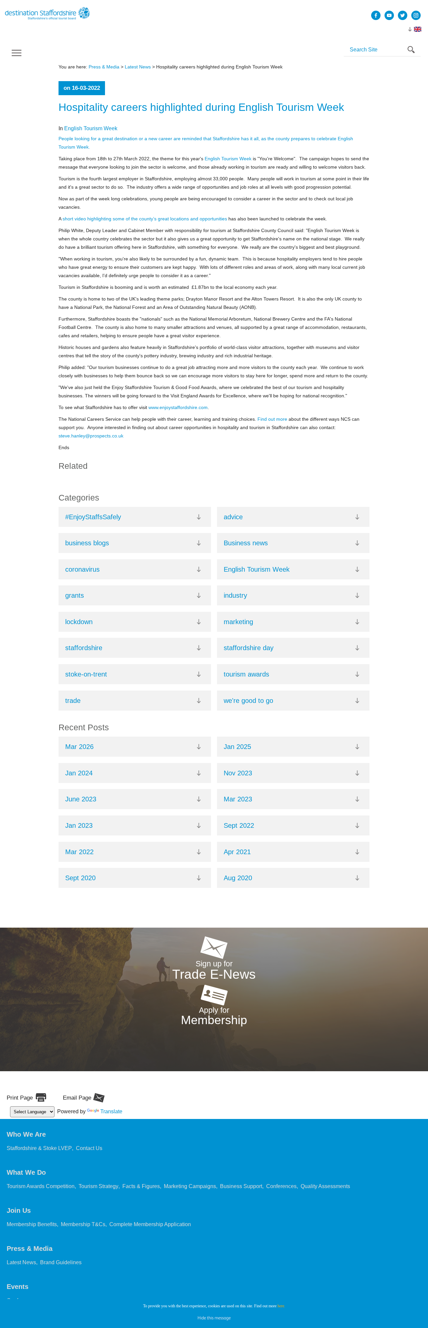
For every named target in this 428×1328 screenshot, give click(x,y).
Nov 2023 (238, 773)
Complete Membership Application (150, 1233)
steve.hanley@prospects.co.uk (91, 435)
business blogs (87, 543)
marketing (238, 621)
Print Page (20, 1098)
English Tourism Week (90, 128)
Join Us (19, 1218)
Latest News (138, 66)
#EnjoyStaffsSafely (93, 517)
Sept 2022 (239, 825)
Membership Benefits (32, 1233)
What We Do (26, 1180)
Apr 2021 (237, 852)
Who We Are (26, 1142)
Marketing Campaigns (190, 1194)
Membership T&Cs (83, 1233)
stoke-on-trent (86, 674)
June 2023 (80, 799)
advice (233, 517)
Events (17, 1295)
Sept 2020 (80, 878)
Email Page (77, 1098)
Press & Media (104, 66)
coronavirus (82, 569)
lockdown (79, 621)
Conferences (281, 1194)
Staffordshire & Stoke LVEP (39, 1156)
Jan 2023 (79, 825)
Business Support (241, 1194)
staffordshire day (249, 647)
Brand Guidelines (61, 1271)
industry (235, 595)
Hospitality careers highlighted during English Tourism (201, 107)
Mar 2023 (238, 799)
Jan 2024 (79, 773)
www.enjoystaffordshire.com (178, 407)
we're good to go (248, 700)
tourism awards (246, 674)
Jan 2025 (237, 746)
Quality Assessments (325, 1194)
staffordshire (83, 647)
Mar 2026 (79, 746)
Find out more (272, 419)
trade (73, 700)
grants (74, 595)
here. (281, 1306)
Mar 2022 (79, 852)
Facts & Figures (141, 1194)
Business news (246, 543)
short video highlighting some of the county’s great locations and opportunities (145, 218)
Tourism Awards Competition (41, 1194)
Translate (111, 1116)
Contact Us (89, 1156)
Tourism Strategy (98, 1194)
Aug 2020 (238, 878)
